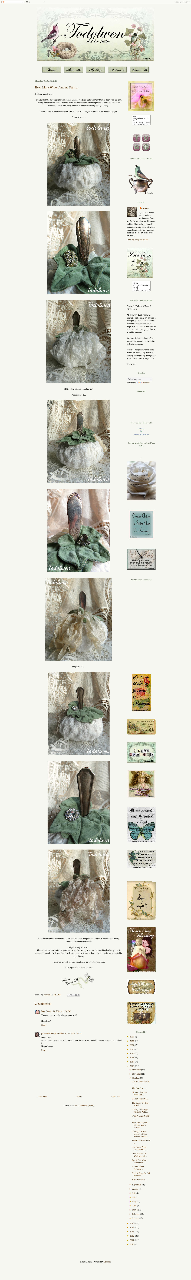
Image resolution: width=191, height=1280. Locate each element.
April (134, 1205)
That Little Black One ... (141, 1141)
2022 (132, 1041)
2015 (132, 1223)
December (136, 1069)
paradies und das (48, 1033)
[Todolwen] (141, 431)
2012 (132, 1235)
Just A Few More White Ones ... (139, 1161)
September (136, 1184)
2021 (132, 1045)
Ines (43, 1011)
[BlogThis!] (71, 995)
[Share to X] (73, 995)
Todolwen (141, 429)
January (135, 1218)
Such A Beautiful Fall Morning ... (141, 1174)
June (134, 1197)
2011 (132, 1240)
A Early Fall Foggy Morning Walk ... (140, 1110)
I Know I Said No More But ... (139, 1093)
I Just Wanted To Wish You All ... (139, 1154)
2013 (132, 1231)
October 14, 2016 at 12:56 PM (58, 1011)
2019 (132, 1053)
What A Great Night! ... (140, 1117)
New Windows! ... (139, 1179)
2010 (132, 1244)
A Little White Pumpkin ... (138, 1167)
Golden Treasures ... (140, 1098)
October (135, 1078)
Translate (146, 382)
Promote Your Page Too (141, 434)
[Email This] (68, 995)
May (134, 1201)
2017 (132, 1061)
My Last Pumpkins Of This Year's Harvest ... (139, 1125)
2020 (132, 1049)
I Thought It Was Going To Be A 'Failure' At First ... (140, 1134)
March (135, 1209)
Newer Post (42, 1096)
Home (79, 1096)
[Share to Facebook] (76, 995)
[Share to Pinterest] (78, 995)
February (136, 1214)
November (136, 1073)
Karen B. (145, 208)
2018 (132, 1057)
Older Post (115, 1096)
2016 (132, 1066)
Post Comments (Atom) (84, 1105)
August (135, 1188)
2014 (132, 1227)
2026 (132, 1036)
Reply (43, 1024)
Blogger (107, 1261)
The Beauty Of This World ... (140, 1104)
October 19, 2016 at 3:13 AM (69, 1033)
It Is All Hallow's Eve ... (140, 1082)
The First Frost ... (139, 1088)
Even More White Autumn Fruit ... (139, 1148)
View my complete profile (137, 239)
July (134, 1193)
